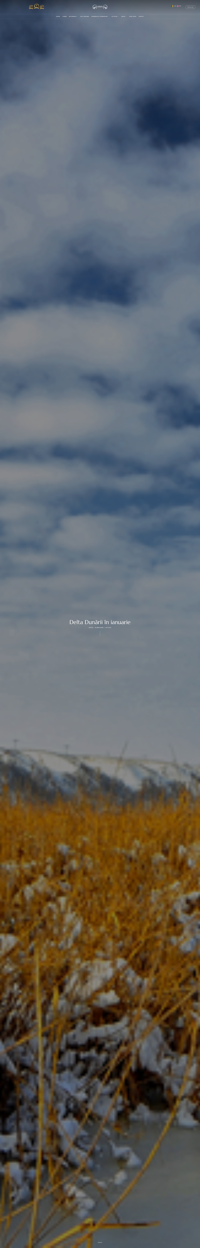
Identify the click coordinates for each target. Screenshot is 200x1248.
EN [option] (180, 6)
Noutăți (91, 627)
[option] (179, 6)
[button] (190, 7)
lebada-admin (100, 627)
